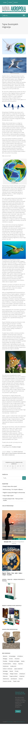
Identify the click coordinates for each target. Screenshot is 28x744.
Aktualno (5, 656)
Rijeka (9, 573)
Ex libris (11, 658)
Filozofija (5, 661)
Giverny (11, 453)
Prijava (18, 711)
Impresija (15, 453)
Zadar (20, 573)
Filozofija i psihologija (14, 661)
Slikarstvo (5, 676)
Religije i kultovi (14, 673)
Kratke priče (13, 666)
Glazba (22, 661)
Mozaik (11, 671)
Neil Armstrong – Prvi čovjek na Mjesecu (13, 489)
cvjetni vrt (7, 453)
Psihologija (5, 673)
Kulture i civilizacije (7, 668)
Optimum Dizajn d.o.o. (20, 721)
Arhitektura (20, 656)
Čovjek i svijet (16, 681)
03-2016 (15, 451)
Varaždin (9, 574)
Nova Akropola (10, 721)
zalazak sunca (12, 454)
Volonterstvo (6, 678)
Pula (13, 573)
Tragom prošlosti (13, 676)
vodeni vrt (7, 454)
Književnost (5, 666)
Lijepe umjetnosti (18, 668)
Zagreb (4, 573)
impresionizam (20, 453)
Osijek (4, 574)
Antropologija (12, 656)
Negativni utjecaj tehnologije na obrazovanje (14, 492)
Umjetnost (21, 676)
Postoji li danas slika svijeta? (10, 486)
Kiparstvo (20, 663)
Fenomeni (17, 658)
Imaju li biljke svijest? (8, 495)
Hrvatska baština (7, 663)
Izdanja (14, 663)
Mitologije (5, 671)
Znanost (8, 451)
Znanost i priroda (7, 681)
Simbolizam (22, 673)
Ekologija (5, 658)
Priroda (16, 671)
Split (16, 573)
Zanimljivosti (14, 678)
